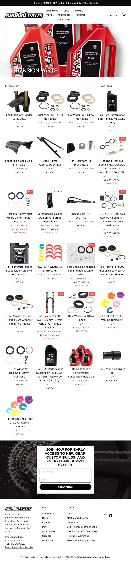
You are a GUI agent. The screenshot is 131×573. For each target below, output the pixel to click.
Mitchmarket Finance (78, 518)
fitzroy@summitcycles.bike (19, 547)
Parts (49, 15)
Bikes (67, 11)
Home (8, 64)
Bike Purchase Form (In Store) (82, 527)
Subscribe (65, 487)
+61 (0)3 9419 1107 (15, 544)
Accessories (64, 15)
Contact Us (72, 522)
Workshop (64, 19)
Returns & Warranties (78, 536)
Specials (81, 15)
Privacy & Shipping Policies (81, 540)
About (70, 513)
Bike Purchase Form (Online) (82, 531)
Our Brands (52, 11)
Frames (79, 11)
